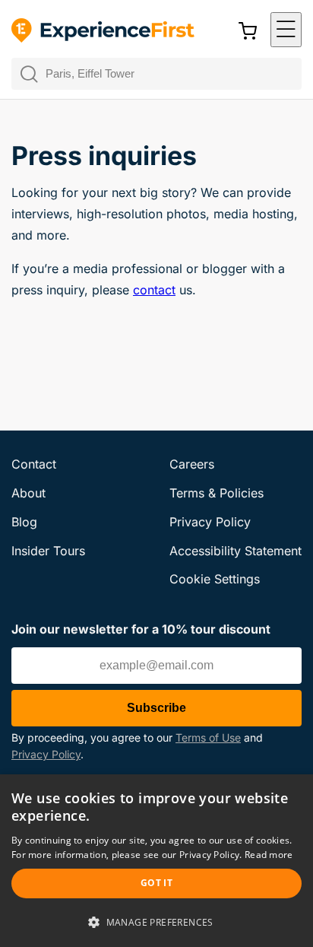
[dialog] (156, 860)
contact (154, 289)
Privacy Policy (46, 754)
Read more (269, 854)
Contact (33, 464)
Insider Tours (48, 550)
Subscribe (156, 707)
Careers (191, 464)
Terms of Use (208, 737)
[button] (286, 29)
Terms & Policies (216, 493)
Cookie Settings (214, 578)
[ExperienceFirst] (102, 31)
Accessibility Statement (235, 550)
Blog (24, 521)
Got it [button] (156, 882)
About (28, 493)
